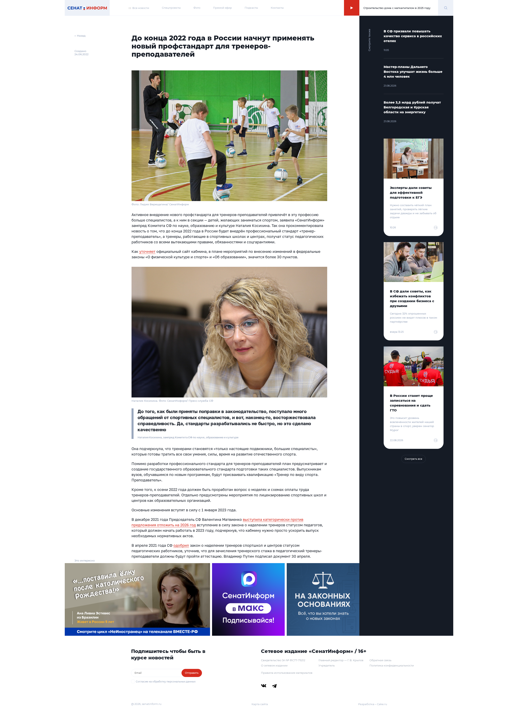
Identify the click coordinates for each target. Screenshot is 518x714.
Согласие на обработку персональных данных (165, 681)
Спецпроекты (171, 7)
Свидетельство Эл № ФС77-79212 (283, 660)
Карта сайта (260, 704)
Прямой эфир (222, 7)
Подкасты (251, 7)
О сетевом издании (274, 665)
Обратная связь (380, 660)
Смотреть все (413, 458)
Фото (196, 7)
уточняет (147, 251)
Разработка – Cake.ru (372, 704)
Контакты (277, 7)
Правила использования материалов (286, 672)
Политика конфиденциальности (391, 665)
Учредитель (326, 665)
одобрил (181, 545)
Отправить (191, 672)
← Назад (80, 35)
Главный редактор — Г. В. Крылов (340, 660)
